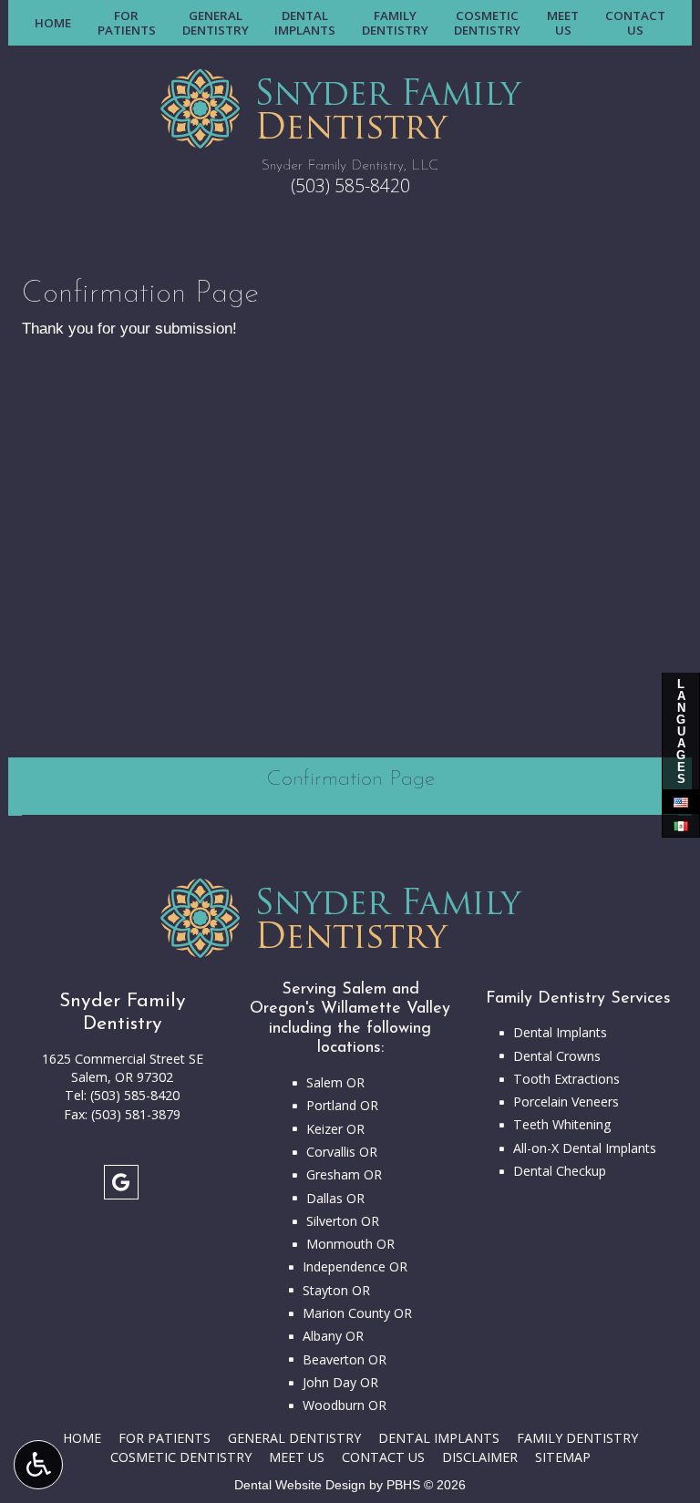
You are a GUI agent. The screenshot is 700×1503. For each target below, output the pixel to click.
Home (53, 22)
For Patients (164, 1437)
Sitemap (563, 1457)
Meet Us (296, 1457)
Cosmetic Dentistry (181, 1457)
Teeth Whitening (562, 1124)
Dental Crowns (557, 1056)
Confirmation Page (350, 779)
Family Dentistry (577, 1437)
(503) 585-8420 (350, 185)
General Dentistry (294, 1437)
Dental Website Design (299, 1484)
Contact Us (383, 1457)
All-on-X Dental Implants (584, 1148)
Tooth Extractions (566, 1078)
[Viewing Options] (38, 1464)
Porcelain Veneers (566, 1101)
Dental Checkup (559, 1170)
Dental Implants (560, 1032)
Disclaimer (480, 1457)
